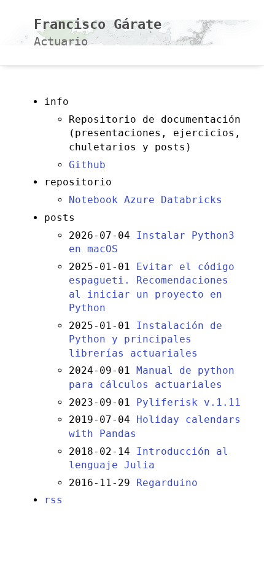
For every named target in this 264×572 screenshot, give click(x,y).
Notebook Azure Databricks (145, 200)
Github (87, 165)
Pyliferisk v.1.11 (188, 402)
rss (53, 500)
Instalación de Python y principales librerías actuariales (145, 339)
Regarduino (167, 483)
